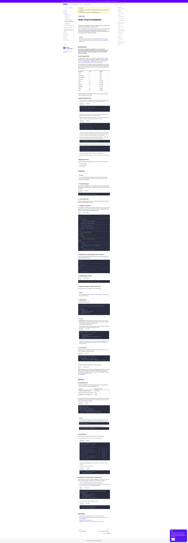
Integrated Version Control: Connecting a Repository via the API (69, 30)
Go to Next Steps (81, 374)
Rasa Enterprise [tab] (86, 212)
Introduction (65, 10)
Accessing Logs (120, 39)
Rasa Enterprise (66, 34)
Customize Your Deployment (69, 25)
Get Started (65, 12)
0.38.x (65, 44)
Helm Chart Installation (69, 21)
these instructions (83, 288)
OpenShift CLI (82, 115)
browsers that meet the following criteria (99, 161)
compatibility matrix (108, 1)
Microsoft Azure (93, 62)
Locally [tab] (81, 487)
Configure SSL (82, 521)
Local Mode (67, 17)
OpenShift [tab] (88, 103)
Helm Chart (90, 28)
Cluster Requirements (121, 8)
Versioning (65, 38)
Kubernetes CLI (104, 114)
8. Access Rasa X (120, 34)
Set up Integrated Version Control (85, 517)
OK (173, 539)
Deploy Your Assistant (68, 27)
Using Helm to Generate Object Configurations (95, 294)
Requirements (120, 7)
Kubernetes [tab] (82, 103)
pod (88, 438)
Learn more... (173, 536)
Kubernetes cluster (103, 58)
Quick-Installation (68, 19)
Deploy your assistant (83, 520)
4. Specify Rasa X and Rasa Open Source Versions (121, 23)
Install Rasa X (66, 14)
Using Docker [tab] (86, 487)
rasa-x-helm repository (104, 38)
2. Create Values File (121, 18)
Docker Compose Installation (68, 23)
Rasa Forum (89, 373)
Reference (65, 36)
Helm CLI (94, 144)
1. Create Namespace (121, 16)
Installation (119, 15)
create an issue (84, 40)
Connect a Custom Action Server (85, 515)
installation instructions (88, 482)
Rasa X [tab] (79, 212)
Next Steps (119, 44)
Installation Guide (68, 15)
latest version (95, 12)
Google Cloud (81, 62)
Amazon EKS (99, 62)
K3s (86, 137)
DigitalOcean (86, 62)
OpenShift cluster (81, 59)
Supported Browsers (121, 13)
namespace (99, 185)
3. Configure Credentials (121, 20)
